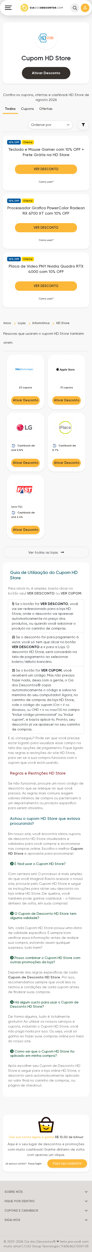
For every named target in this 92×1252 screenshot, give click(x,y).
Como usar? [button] (46, 181)
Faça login (35, 1163)
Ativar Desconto (46, 73)
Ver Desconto (46, 169)
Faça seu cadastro (67, 1163)
